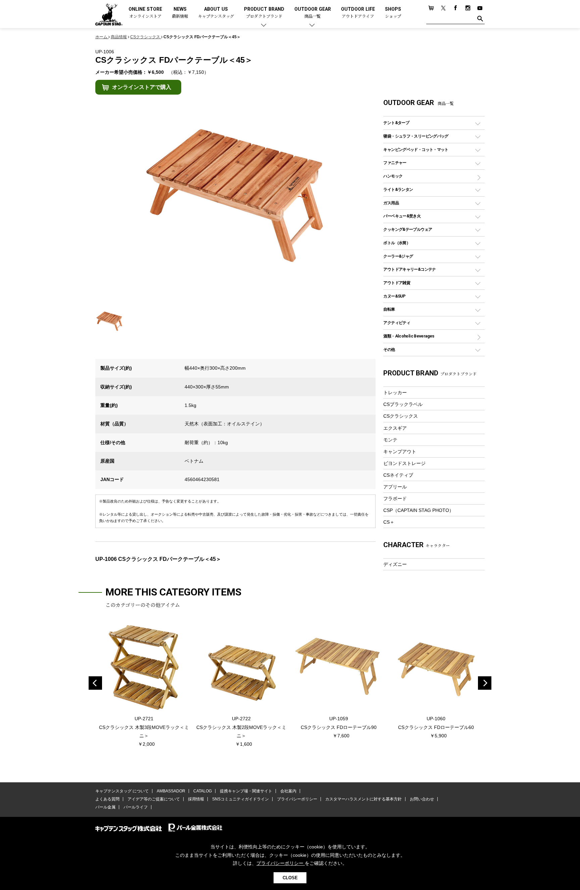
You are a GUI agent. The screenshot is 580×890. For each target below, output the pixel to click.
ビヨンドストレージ (404, 463)
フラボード (395, 498)
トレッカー (395, 392)
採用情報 (196, 799)
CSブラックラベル (403, 404)
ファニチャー (394, 162)
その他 (389, 349)
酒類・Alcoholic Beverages (408, 335)
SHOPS (393, 13)
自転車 (389, 309)
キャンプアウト (399, 451)
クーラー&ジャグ (398, 256)
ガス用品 (391, 202)
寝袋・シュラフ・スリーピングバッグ (415, 136)
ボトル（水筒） (396, 242)
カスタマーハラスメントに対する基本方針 (363, 799)
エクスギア (395, 428)
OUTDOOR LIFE (358, 13)
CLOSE (290, 877)
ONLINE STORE (145, 13)
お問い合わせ (422, 799)
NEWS (180, 13)
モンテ (390, 439)
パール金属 (105, 807)
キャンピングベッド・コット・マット (415, 149)
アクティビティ (396, 322)
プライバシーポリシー (297, 799)
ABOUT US (216, 13)
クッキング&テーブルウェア (407, 229)
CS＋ (388, 522)
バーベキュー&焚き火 (402, 215)
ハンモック (392, 175)
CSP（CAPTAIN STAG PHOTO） (418, 510)
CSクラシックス (400, 416)
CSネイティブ (398, 475)
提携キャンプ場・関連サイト (246, 791)
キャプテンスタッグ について (122, 791)
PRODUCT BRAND (264, 13)
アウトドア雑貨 (396, 282)
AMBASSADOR (171, 791)
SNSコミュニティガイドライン (240, 799)
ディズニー (395, 564)
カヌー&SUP (394, 296)
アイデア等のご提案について (154, 799)
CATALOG (202, 791)
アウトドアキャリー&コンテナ (409, 269)
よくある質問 (107, 799)
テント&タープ (396, 122)
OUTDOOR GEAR (312, 13)
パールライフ (136, 807)
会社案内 (288, 791)
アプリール (395, 486)
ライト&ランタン (398, 189)
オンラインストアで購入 (141, 87)
